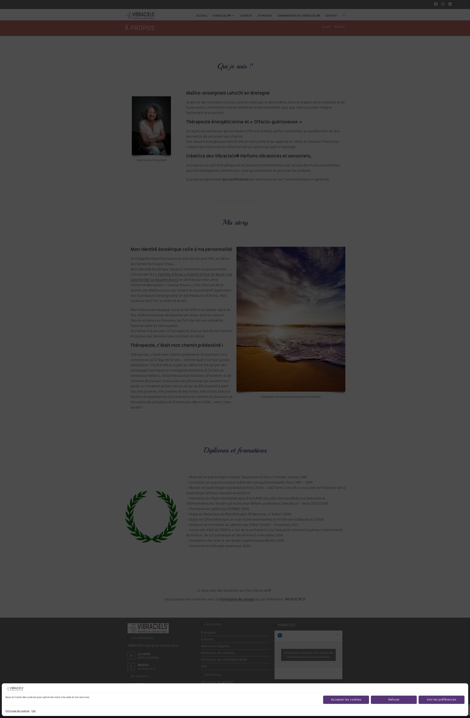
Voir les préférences (441, 699)
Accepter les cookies (346, 699)
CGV (33, 711)
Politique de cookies (18, 711)
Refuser (394, 699)
